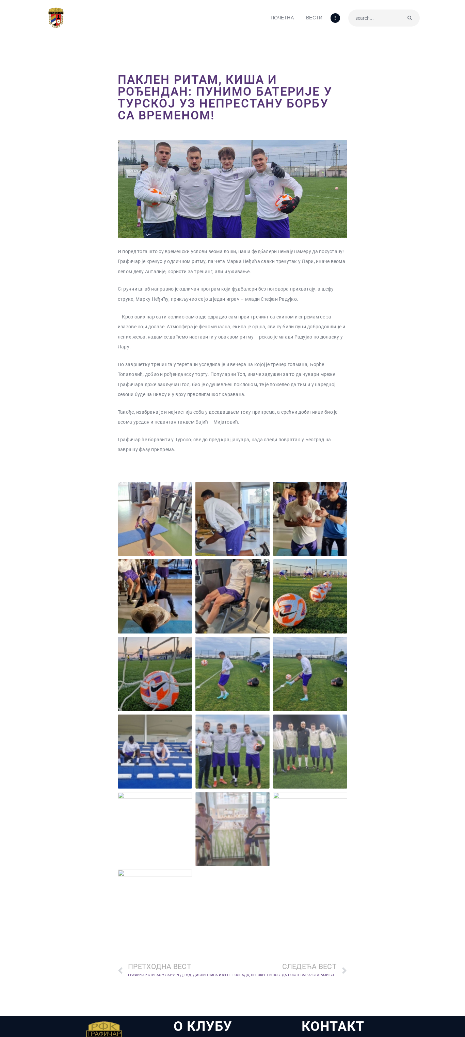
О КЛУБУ (203, 1026)
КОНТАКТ (333, 1026)
